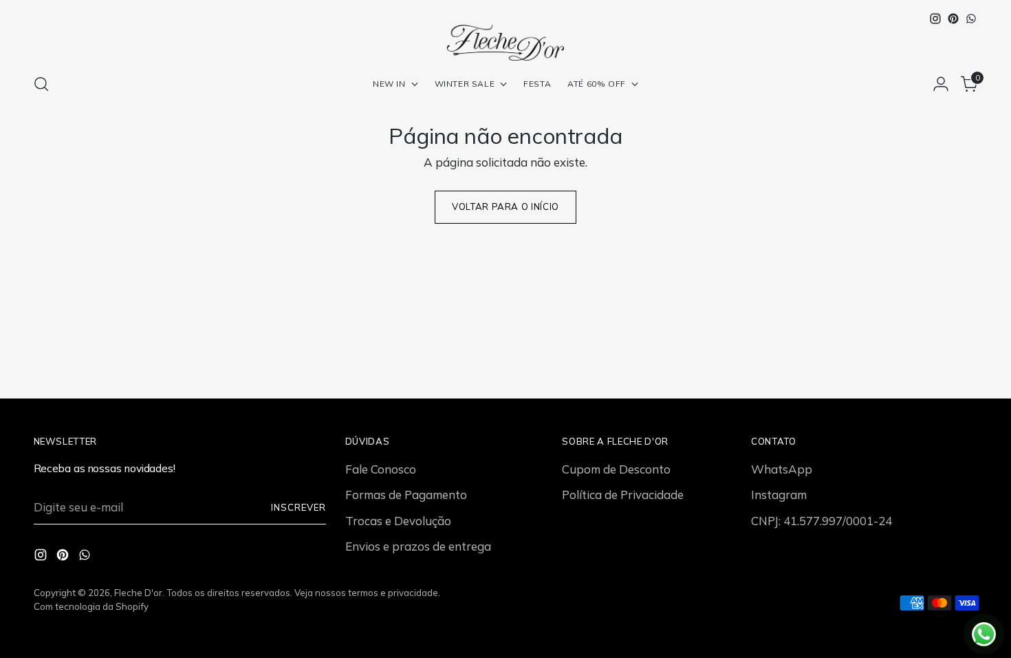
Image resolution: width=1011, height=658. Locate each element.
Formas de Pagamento (406, 494)
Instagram (779, 494)
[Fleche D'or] (505, 43)
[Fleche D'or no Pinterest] (953, 18)
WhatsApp (781, 469)
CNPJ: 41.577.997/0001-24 (821, 520)
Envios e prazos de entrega (418, 546)
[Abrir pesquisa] (41, 84)
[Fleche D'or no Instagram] (935, 18)
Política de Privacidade (623, 494)
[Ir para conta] (941, 84)
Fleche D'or (138, 592)
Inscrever (298, 507)
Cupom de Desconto (616, 469)
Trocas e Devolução (398, 520)
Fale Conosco (380, 469)
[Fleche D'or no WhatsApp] (971, 18)
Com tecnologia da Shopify (91, 606)
